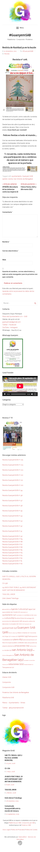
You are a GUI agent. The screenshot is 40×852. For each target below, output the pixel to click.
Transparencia (8, 667)
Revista (6, 54)
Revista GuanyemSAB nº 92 (12, 526)
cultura (9, 618)
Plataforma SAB (8, 697)
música (14, 636)
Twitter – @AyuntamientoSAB (13, 708)
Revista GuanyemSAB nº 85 (12, 550)
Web (4, 260)
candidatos (20, 615)
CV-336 (5, 583)
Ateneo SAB (6, 677)
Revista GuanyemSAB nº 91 (12, 531)
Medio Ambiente (23, 633)
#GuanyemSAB (20, 35)
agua (32, 609)
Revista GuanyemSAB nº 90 (12, 536)
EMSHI (21, 624)
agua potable (7, 612)
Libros (14, 633)
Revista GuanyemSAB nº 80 (12, 564)
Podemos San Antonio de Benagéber (15, 692)
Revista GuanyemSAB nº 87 (12, 544)
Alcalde (16, 612)
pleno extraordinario (30, 639)
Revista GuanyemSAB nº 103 (12, 470)
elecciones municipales (10, 624)
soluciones (16, 664)
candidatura (28, 615)
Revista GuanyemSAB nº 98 (12, 495)
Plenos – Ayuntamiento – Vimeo (13, 703)
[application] (20, 386)
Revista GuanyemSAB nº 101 (12, 480)
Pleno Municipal (7, 642)
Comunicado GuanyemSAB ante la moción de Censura (12, 808)
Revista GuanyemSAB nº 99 (12, 490)
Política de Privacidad (17, 829)
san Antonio (22, 649)
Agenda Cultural (19, 609)
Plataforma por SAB (15, 823)
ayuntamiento (17, 176)
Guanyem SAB (27, 176)
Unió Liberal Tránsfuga (10, 598)
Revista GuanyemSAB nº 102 (12, 475)
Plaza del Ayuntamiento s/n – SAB (14, 316)
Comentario (7, 212)
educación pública (29, 621)
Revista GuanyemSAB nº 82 (12, 558)
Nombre (6, 242)
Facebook (12, 325)
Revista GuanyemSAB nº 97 (12, 500)
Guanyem (27, 624)
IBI (10, 632)
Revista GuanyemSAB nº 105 (12, 460)
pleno (18, 639)
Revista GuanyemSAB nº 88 (12, 542)
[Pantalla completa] (35, 394)
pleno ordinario (20, 643)
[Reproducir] (5, 394)
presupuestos (32, 642)
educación (17, 621)
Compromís (6, 682)
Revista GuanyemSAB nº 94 (12, 516)
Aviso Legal (6, 829)
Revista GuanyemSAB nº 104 (12, 465)
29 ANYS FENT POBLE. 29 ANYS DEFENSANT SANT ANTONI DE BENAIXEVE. (14, 779)
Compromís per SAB (28, 823)
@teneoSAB (6, 609)
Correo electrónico (10, 251)
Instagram (14, 327)
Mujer (8, 636)
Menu (22, 28)
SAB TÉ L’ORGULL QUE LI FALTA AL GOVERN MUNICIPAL (13, 757)
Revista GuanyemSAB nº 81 (12, 561)
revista (10, 179)
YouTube (5, 327)
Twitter (5, 325)
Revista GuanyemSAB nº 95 (12, 511)
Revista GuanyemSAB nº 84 (12, 553)
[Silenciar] (32, 394)
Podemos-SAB (26, 825)
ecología (30, 618)
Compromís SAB (8, 687)
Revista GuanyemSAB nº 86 (12, 547)
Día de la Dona (20, 618)
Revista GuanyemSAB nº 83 (12, 555)
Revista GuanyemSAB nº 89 (12, 539)
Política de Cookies (31, 829)
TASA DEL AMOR (8, 594)
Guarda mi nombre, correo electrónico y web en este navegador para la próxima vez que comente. (19, 274)
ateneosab (24, 612)
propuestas (22, 646)
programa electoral (8, 646)
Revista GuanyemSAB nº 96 (12, 506)
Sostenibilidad (28, 664)
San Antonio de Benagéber (23, 179)
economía (6, 621)
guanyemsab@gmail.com (11, 322)
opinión (5, 179)
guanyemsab (9, 628)
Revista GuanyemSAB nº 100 (12, 485)
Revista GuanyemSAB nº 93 (12, 521)
